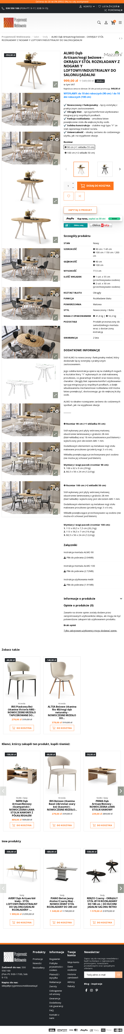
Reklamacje (55, 982)
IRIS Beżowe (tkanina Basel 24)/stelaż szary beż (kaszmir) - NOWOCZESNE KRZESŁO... (62, 805)
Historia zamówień (72, 976)
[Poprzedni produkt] (120, 38)
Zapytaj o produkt (80, 209)
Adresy (71, 981)
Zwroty (53, 986)
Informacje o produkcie (79, 598)
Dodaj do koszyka (98, 185)
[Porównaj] (36, 668)
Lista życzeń (110, 6)
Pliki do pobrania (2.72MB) (80, 571)
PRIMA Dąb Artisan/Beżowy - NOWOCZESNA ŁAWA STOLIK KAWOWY (102, 805)
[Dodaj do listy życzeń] (68, 196)
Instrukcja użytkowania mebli (78, 579)
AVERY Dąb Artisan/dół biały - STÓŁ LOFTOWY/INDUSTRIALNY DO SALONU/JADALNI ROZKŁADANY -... (21, 904)
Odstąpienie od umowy (55, 992)
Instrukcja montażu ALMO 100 (79, 565)
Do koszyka (24, 727)
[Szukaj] (99, 22)
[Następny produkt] (121, 38)
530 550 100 (12, 8)
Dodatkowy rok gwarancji (56, 1004)
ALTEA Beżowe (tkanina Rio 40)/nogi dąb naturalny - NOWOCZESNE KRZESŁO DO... (62, 712)
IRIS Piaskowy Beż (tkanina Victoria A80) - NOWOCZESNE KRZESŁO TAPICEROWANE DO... (22, 711)
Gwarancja (54, 998)
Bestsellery (39, 967)
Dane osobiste (72, 968)
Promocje (38, 958)
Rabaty (71, 986)
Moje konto (73, 962)
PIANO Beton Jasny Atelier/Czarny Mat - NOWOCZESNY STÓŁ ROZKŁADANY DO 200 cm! (62, 903)
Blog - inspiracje (93, 983)
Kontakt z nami (54, 1016)
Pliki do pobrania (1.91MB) (80, 584)
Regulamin (54, 958)
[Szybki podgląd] (36, 674)
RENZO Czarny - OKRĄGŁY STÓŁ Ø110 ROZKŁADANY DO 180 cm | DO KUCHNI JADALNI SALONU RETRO (102, 903)
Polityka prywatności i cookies (56, 966)
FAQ (51, 1010)
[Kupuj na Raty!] (76, 225)
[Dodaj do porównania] (80, 196)
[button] (3, 791)
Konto (87, 6)
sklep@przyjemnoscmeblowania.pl (19, 985)
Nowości (37, 963)
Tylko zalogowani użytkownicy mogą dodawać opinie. (90, 630)
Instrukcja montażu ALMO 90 (79, 552)
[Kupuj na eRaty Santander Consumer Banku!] (101, 225)
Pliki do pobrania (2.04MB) (80, 557)
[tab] (93, 599)
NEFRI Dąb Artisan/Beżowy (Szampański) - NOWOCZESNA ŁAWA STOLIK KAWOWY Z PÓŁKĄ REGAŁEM (21, 808)
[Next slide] (119, 169)
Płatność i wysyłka (54, 976)
